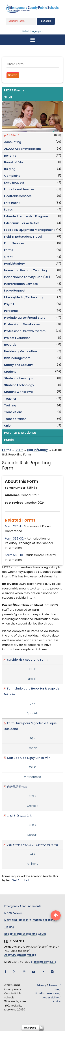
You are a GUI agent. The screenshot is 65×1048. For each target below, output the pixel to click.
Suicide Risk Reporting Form (27, 659)
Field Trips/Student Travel (23, 236)
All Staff (12, 135)
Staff (19, 450)
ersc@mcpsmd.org (43, 962)
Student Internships (18, 378)
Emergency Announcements (22, 906)
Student (10, 372)
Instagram (24, 971)
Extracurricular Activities (22, 223)
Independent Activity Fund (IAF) (27, 277)
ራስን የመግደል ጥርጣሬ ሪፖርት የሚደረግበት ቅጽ (32, 844)
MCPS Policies (13, 913)
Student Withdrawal (18, 392)
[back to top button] (56, 915)
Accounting (12, 142)
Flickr (52, 971)
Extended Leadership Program (26, 216)
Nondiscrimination (47, 993)
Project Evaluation (17, 338)
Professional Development (23, 324)
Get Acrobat (20, 880)
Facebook (5, 971)
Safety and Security (18, 365)
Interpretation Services (21, 284)
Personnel (11, 311)
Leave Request (14, 290)
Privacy (41, 985)
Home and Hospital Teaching (25, 270)
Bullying (9, 169)
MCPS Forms (14, 90)
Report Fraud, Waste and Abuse (25, 934)
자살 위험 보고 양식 (19, 816)
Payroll (9, 304)
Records (10, 344)
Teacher (10, 398)
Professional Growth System (25, 331)
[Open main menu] (32, 40)
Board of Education (18, 162)
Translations (13, 412)
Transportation (15, 419)
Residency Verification (20, 351)
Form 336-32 (14, 538)
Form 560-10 (14, 555)
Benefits (10, 155)
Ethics (8, 209)
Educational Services (19, 189)
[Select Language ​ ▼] (43, 31)
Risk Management (17, 358)
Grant (8, 257)
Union (8, 425)
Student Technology (19, 385)
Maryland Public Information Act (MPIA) (30, 920)
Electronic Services (18, 196)
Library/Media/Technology (23, 297)
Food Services (14, 243)
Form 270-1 (13, 526)
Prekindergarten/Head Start (24, 317)
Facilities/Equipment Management (29, 230)
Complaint (12, 176)
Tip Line (9, 927)
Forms (8, 250)
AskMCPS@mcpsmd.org (20, 955)
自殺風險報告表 (17, 787)
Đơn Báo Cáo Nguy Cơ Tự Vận (28, 758)
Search (46, 21)
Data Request (14, 182)
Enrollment (12, 203)
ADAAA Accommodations (23, 149)
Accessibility (50, 997)
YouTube (33, 971)
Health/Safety (14, 263)
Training (10, 405)
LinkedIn (43, 971)
